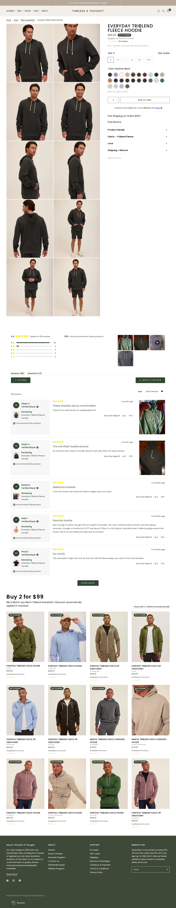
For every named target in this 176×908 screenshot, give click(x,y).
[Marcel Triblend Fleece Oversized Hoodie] (109, 710)
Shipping (111, 38)
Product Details (116, 129)
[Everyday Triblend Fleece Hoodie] (25, 637)
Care (110, 143)
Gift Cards (95, 853)
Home (8, 20)
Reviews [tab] (17, 373)
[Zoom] (47, 29)
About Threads (55, 853)
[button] (33, 342)
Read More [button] (11, 874)
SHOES (28, 11)
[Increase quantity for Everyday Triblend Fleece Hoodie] (117, 100)
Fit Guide (94, 850)
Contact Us (53, 861)
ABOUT (45, 11)
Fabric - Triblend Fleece (121, 136)
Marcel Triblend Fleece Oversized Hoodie (107, 741)
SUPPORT (95, 845)
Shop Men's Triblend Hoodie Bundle (152, 607)
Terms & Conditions (99, 868)
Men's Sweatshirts (28, 20)
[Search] (163, 11)
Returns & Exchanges (100, 861)
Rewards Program (56, 857)
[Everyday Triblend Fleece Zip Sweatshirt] (109, 637)
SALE (36, 11)
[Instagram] (15, 880)
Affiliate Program (56, 868)
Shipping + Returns (118, 150)
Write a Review (152, 381)
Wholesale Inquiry (56, 864)
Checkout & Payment (100, 864)
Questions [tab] (34, 373)
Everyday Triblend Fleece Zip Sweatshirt (104, 668)
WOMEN (10, 11)
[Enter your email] (167, 869)
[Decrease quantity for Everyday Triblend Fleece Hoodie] (110, 100)
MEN (19, 11)
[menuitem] (11, 11)
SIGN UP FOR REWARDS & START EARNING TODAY (90, 3)
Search (51, 850)
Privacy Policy (96, 872)
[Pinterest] (21, 880)
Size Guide (164, 53)
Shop (16, 20)
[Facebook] (9, 880)
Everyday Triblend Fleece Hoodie (23, 666)
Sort (140, 391)
